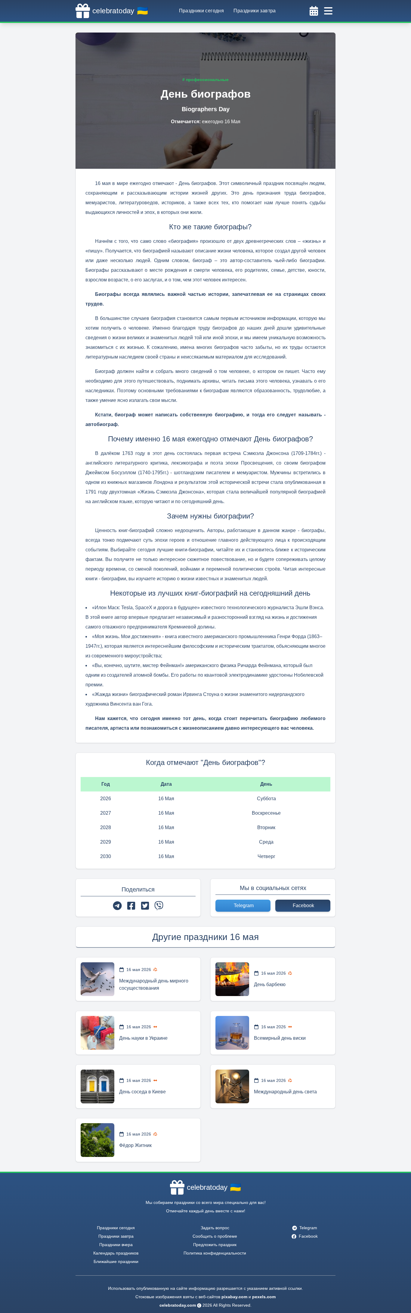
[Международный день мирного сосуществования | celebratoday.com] (97, 979)
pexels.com (264, 1296)
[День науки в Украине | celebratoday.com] (97, 1033)
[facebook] (131, 905)
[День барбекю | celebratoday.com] (232, 979)
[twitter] (145, 905)
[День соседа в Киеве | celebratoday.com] (97, 1086)
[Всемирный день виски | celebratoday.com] (232, 1033)
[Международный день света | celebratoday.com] (232, 1086)
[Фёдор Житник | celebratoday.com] (97, 1140)
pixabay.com (234, 1296)
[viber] (158, 905)
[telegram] (117, 905)
